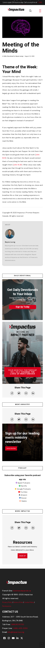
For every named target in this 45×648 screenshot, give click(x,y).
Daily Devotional (8, 56)
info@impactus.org (16, 632)
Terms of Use (18, 602)
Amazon (24, 495)
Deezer (24, 498)
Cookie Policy (29, 602)
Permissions (6, 606)
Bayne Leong (19, 56)
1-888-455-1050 (20, 628)
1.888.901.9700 (17, 624)
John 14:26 (17, 165)
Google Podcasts (24, 489)
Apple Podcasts (24, 483)
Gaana (24, 501)
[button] (30, 11)
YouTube (24, 492)
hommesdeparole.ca (22, 590)
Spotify (24, 486)
